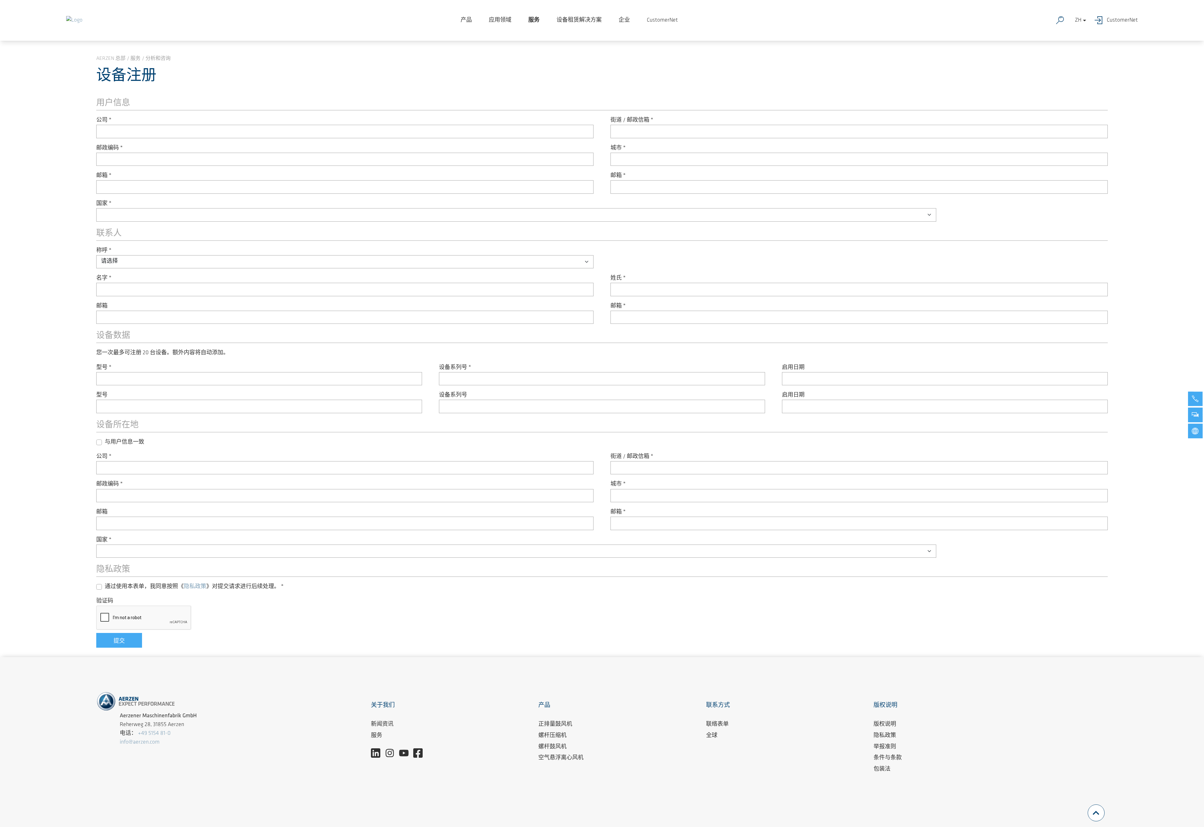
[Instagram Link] (392, 753)
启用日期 (793, 368)
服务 (534, 20)
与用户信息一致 (124, 442)
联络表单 (717, 724)
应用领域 (500, 20)
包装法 (882, 769)
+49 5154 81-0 (154, 733)
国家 (104, 204)
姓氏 (618, 278)
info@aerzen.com (140, 742)
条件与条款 (888, 758)
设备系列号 (455, 368)
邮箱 (104, 176)
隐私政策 (195, 587)
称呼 (104, 251)
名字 (104, 278)
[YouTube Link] (406, 753)
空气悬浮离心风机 (561, 758)
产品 (466, 20)
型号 (104, 368)
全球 (711, 736)
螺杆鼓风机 (552, 747)
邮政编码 (109, 148)
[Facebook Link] (420, 753)
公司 (104, 120)
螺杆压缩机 (552, 736)
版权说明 (885, 724)
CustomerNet (662, 20)
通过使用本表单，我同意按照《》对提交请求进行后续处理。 (194, 587)
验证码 (104, 601)
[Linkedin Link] (378, 753)
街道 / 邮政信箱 (631, 120)
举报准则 (885, 747)
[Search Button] (1061, 20)
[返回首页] (74, 20)
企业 (624, 20)
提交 (119, 641)
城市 (618, 148)
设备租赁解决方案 (579, 20)
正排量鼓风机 (555, 724)
